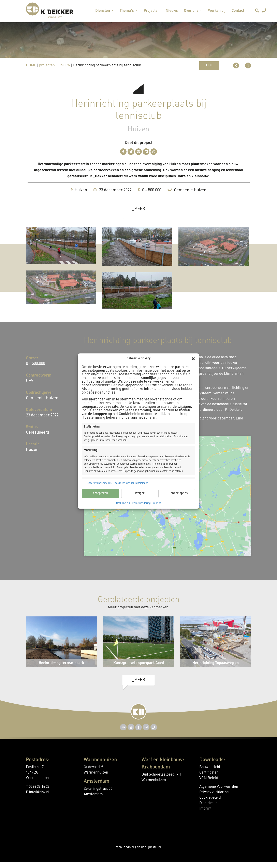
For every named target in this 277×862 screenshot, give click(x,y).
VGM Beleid (208, 778)
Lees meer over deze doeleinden (131, 483)
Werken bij (216, 11)
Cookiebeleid (123, 503)
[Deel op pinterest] (138, 151)
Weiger (140, 493)
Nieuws (172, 11)
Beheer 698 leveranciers (99, 483)
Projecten (152, 11)
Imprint (157, 503)
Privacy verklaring (214, 792)
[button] (193, 359)
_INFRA (64, 65)
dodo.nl (129, 847)
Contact (238, 11)
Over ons (191, 11)
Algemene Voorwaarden (218, 787)
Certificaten (209, 772)
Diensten (103, 11)
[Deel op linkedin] (146, 151)
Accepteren (100, 493)
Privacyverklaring (141, 503)
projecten (47, 65)
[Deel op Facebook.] (123, 151)
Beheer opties (178, 493)
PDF (209, 65)
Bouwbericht (209, 767)
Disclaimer (208, 803)
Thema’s (127, 11)
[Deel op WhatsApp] (153, 151)
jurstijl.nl (154, 847)
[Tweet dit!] (131, 151)
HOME (31, 65)
